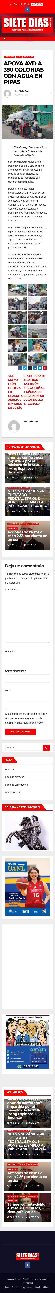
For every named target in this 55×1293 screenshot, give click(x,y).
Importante (9, 57)
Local (37, 1287)
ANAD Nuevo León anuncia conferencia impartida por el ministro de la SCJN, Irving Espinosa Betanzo (25, 463)
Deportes (15, 1287)
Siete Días (24, 91)
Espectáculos (27, 1287)
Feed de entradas (14, 777)
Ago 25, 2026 (16, 1186)
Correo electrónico (15, 671)
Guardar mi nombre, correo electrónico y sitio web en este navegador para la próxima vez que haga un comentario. (26, 718)
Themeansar (27, 1283)
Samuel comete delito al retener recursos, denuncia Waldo (26, 1208)
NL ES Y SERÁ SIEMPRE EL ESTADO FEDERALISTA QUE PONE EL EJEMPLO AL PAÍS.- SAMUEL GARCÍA (27, 498)
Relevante (28, 57)
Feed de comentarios (16, 785)
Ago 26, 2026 (16, 1154)
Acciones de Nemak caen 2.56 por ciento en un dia (27, 536)
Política (45, 1287)
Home (6, 1287)
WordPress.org (13, 792)
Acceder (9, 769)
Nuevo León (13, 487)
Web (7, 690)
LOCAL (19, 57)
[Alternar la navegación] (30, 39)
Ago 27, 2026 (16, 1123)
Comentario (12, 589)
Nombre (10, 651)
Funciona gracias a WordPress (19, 1279)
